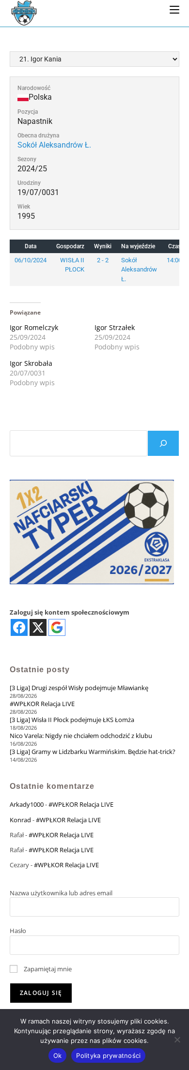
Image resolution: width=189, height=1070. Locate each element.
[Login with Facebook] (19, 627)
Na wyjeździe (138, 246)
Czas (174, 246)
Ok (57, 1055)
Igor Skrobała (31, 363)
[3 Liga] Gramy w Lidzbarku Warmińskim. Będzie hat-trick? (92, 751)
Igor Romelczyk (34, 327)
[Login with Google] (56, 627)
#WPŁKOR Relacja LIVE (42, 703)
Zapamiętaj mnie (47, 969)
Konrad (20, 819)
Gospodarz (70, 246)
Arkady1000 (27, 804)
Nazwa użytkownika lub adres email (61, 893)
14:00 (174, 260)
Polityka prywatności (108, 1055)
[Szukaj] (163, 443)
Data (30, 246)
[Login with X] (38, 627)
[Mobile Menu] (174, 9)
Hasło (18, 930)
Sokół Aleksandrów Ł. (54, 145)
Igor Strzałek (114, 327)
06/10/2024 (31, 260)
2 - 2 (103, 260)
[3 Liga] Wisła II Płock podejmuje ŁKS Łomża (72, 719)
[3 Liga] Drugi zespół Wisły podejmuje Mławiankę (79, 687)
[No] (177, 1039)
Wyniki (102, 246)
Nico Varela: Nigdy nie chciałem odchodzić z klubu (81, 735)
